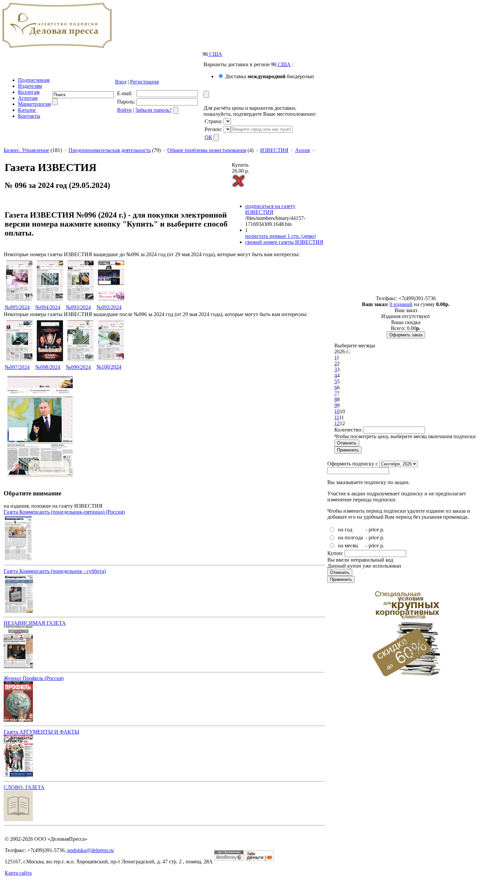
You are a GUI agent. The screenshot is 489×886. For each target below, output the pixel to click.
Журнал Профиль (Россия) (34, 678)
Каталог (27, 110)
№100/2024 (108, 367)
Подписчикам (34, 80)
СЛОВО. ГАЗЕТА (24, 787)
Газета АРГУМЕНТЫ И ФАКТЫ (41, 732)
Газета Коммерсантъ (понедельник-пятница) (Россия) (64, 512)
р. (382, 529)
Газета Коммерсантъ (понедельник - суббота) (55, 571)
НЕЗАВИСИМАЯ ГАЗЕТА (35, 623)
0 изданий (401, 304)
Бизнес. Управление (26, 150)
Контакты (29, 116)
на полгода (350, 537)
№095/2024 (17, 307)
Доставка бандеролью (269, 76)
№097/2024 (17, 367)
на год (345, 529)
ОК (208, 137)
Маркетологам (34, 104)
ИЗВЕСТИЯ (274, 150)
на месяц (348, 545)
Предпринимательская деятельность (110, 150)
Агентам (28, 98)
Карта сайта (18, 873)
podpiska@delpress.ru (90, 850)
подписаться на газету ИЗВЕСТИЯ (270, 209)
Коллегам (29, 92)
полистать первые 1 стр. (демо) (280, 236)
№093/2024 (78, 307)
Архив (302, 150)
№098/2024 (47, 367)
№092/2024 (108, 307)
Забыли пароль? (153, 110)
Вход (120, 82)
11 (336, 417)
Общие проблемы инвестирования (206, 150)
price (374, 529)
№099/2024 (78, 367)
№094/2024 (47, 307)
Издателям (30, 86)
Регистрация (144, 82)
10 (337, 411)
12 (337, 423)
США (215, 54)
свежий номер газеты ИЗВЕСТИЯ (284, 242)
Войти (124, 110)
